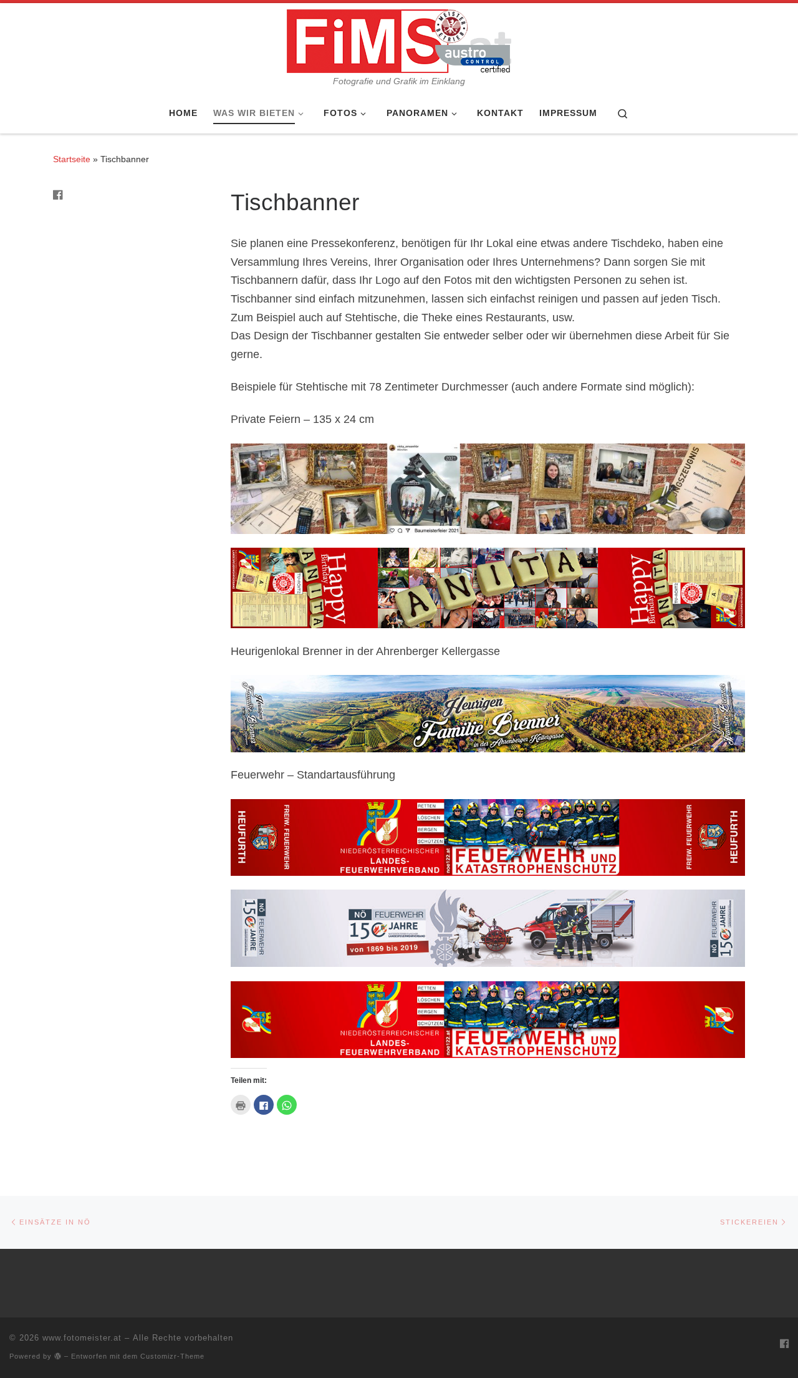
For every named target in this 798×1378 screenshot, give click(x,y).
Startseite (71, 159)
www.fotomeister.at (82, 1337)
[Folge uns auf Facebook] (58, 195)
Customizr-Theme (172, 1356)
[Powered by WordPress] (58, 1355)
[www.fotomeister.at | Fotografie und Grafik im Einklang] (399, 39)
